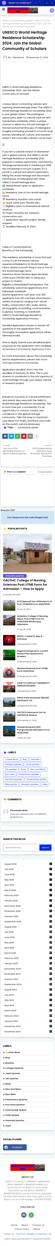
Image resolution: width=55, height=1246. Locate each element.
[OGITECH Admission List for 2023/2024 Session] (9, 716)
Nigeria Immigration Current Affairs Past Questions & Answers (32, 654)
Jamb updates (33, 764)
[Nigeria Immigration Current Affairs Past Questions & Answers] (9, 655)
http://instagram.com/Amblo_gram (40, 1148)
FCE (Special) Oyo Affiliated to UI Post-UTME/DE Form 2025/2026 (34, 603)
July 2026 (27, 869)
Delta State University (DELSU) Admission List (33, 699)
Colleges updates (13, 764)
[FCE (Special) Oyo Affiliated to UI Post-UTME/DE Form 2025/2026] (9, 605)
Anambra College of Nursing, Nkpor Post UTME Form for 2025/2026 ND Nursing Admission (32, 620)
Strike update (11, 784)
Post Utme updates (13, 779)
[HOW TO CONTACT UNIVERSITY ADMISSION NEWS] (9, 687)
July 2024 (27, 995)
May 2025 (28, 942)
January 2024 (27, 1021)
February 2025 (27, 958)
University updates (29, 784)
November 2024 (28, 974)
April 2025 (28, 947)
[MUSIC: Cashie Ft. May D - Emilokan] (9, 640)
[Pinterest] (24, 436)
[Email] (30, 436)
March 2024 (28, 1010)
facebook (17, 1147)
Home (5, 20)
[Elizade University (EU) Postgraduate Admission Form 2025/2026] (9, 731)
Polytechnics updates (29, 774)
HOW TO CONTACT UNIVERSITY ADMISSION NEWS (33, 684)
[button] (46, 3)
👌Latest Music (11, 759)
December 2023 (28, 1026)
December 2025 (27, 906)
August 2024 (28, 989)
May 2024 (27, 1000)
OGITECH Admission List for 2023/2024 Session (31, 714)
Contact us (38, 1225)
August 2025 (28, 926)
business (35, 759)
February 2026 (27, 895)
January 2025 (28, 963)
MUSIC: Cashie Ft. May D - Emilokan (30, 637)
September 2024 (28, 984)
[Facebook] (5, 436)
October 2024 (28, 979)
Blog (25, 759)
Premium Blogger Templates (32, 1233)
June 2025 (28, 937)
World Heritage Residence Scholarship (24, 361)
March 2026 (27, 890)
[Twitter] (11, 436)
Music (23, 769)
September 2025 (27, 921)
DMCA (37, 1229)
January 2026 (27, 900)
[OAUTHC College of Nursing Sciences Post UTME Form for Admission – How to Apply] (27, 553)
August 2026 (27, 864)
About (25, 1225)
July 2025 (28, 932)
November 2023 (28, 1031)
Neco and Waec (38, 769)
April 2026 (27, 884)
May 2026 (27, 879)
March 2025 (28, 953)
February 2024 (28, 1015)
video (45, 784)
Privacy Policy (22, 1229)
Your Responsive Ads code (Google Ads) (27, 517)
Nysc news (10, 774)
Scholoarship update (21, 20)
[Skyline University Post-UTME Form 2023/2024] (9, 672)
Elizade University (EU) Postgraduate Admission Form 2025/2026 (33, 730)
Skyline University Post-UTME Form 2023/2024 (32, 669)
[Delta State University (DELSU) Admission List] (9, 701)
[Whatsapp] (17, 436)
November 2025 (27, 911)
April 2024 (28, 1005)
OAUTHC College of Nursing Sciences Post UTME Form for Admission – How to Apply (25, 584)
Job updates (11, 769)
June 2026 (27, 874)
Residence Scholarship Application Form (28, 349)
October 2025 (28, 916)
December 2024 (28, 968)
